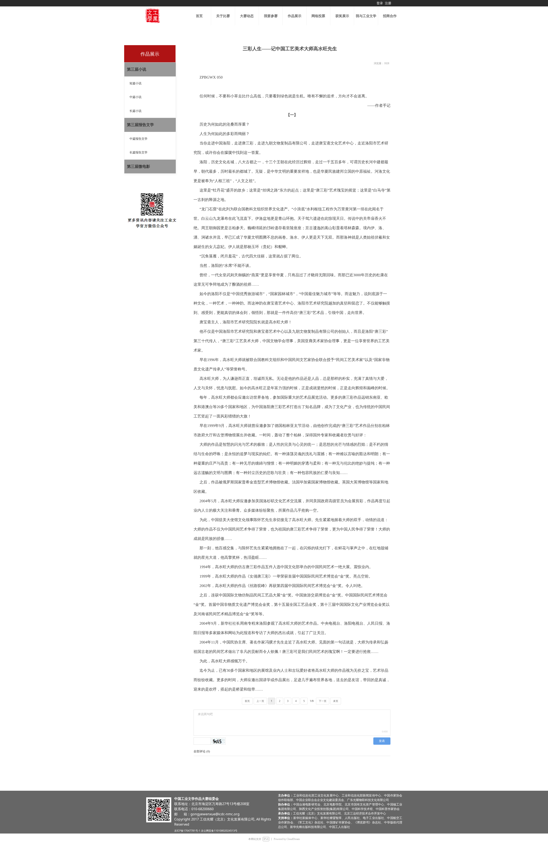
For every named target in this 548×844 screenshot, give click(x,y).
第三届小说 (136, 69)
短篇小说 (135, 83)
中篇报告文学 (138, 138)
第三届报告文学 (140, 125)
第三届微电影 (138, 166)
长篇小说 (135, 111)
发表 (382, 741)
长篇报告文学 (138, 152)
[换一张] (218, 741)
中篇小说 (135, 97)
